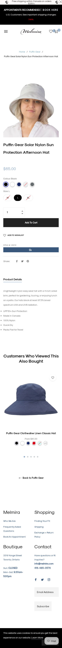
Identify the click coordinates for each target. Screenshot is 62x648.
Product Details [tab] (12, 279)
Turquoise (40, 443)
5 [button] (37, 457)
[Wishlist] (50, 31)
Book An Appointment (14, 536)
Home (22, 51)
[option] (31, 415)
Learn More (37, 637)
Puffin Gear (35, 51)
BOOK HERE (50, 9)
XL (28, 196)
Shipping (38, 526)
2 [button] (27, 457)
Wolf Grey (32, 184)
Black (5, 184)
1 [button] (24, 457)
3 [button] (31, 457)
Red (34, 443)
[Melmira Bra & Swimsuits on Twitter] (42, 579)
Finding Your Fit (42, 520)
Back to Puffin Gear (33, 478)
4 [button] (34, 457)
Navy (19, 184)
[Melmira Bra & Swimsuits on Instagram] (49, 579)
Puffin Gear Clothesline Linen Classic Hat (31, 433)
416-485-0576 (42, 568)
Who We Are (9, 520)
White (12, 184)
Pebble (25, 184)
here (31, 19)
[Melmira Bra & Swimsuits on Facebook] (35, 579)
